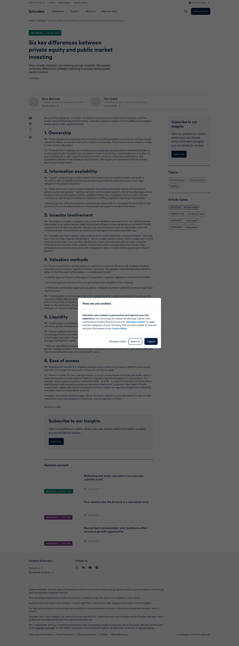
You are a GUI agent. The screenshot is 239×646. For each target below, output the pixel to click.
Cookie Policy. (119, 328)
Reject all (135, 341)
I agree (151, 341)
